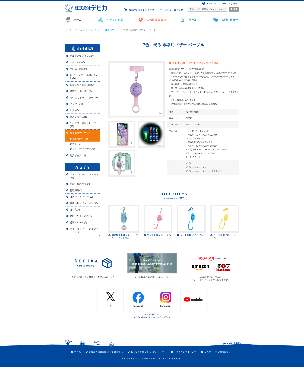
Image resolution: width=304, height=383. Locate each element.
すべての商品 (115, 19)
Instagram (154, 317)
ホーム (77, 19)
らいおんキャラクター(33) (84, 97)
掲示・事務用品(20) (80, 184)
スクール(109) (77, 62)
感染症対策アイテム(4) (82, 56)
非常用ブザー (112, 30)
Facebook (142, 317)
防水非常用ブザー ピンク (159, 236)
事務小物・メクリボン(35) (84, 203)
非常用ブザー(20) (80, 139)
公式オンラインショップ (141, 9)
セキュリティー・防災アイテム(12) (84, 230)
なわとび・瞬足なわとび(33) (83, 125)
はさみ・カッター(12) (81, 196)
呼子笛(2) (77, 144)
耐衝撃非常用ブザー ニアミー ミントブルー (125, 236)
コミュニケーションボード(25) (84, 176)
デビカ (78, 30)
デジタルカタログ (174, 10)
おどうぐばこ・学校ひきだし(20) (84, 77)
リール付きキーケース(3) (84, 149)
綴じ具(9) (75, 209)
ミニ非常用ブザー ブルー (192, 235)
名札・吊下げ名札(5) (81, 216)
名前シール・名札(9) (81, 91)
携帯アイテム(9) (78, 222)
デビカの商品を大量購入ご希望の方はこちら (93, 277)
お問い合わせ (230, 19)
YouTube (166, 317)
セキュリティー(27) (80, 132)
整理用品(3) (76, 190)
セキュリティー (94, 30)
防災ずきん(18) (78, 155)
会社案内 (194, 19)
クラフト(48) (76, 104)
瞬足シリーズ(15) (79, 116)
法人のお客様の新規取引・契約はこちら (152, 277)
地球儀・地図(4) (78, 68)
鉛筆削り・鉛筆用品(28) (82, 84)
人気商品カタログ (158, 19)
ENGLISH (211, 3)
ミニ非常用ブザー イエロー (226, 236)
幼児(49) (74, 110)
